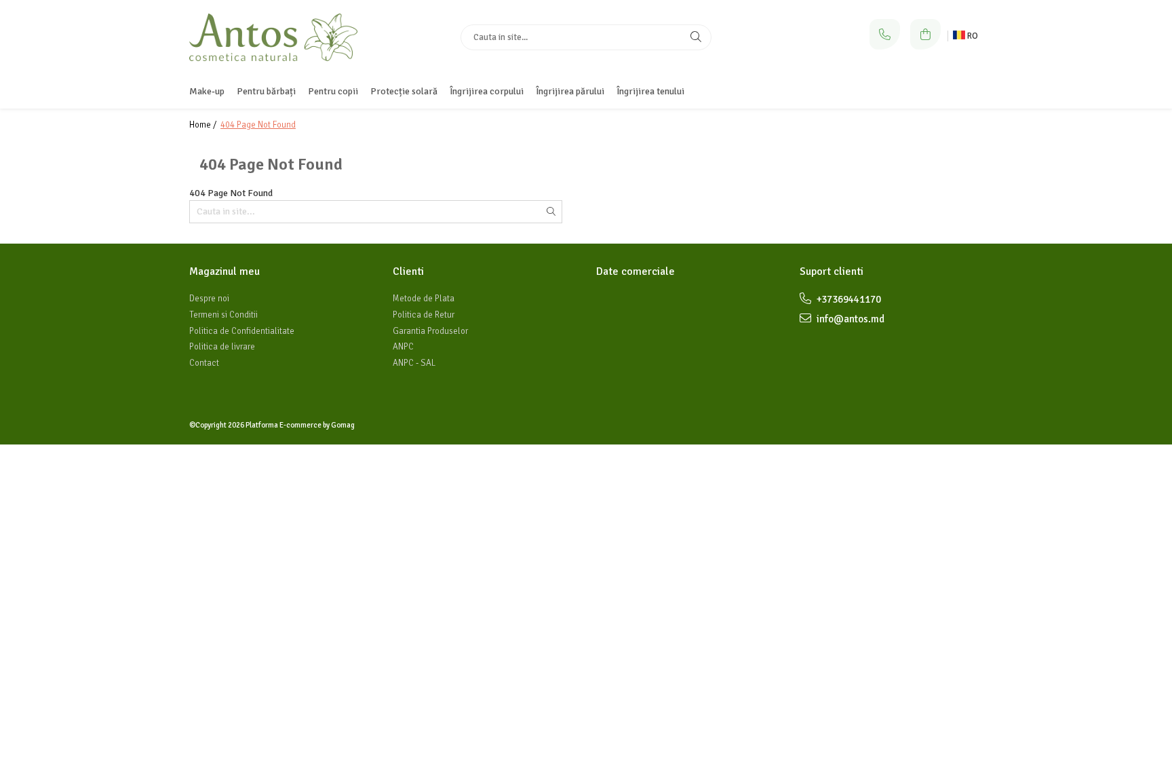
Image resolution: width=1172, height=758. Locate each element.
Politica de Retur (423, 314)
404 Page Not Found (258, 124)
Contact (204, 363)
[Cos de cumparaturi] (925, 34)
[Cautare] (695, 37)
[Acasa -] (274, 37)
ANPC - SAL (414, 363)
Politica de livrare (222, 346)
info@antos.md (849, 319)
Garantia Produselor (430, 331)
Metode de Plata (423, 298)
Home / (203, 124)
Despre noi (209, 298)
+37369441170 (848, 299)
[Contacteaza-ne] (885, 34)
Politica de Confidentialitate (241, 331)
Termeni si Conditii (223, 314)
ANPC (403, 346)
